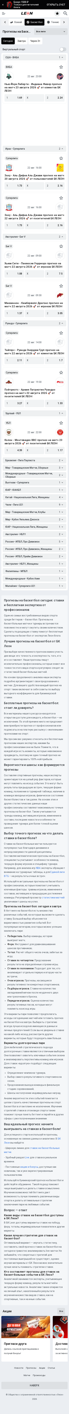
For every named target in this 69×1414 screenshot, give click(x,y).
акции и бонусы (29, 1167)
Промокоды (39, 1375)
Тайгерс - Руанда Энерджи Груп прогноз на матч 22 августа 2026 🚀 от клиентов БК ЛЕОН (34, 352)
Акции (42, 1368)
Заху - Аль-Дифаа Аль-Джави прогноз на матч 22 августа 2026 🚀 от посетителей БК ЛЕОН (34, 217)
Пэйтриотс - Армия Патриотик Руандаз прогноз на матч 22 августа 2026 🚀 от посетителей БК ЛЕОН (30, 393)
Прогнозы (31, 1368)
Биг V (9, 246)
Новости (18, 1368)
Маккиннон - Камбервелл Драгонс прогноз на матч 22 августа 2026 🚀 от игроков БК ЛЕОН (34, 305)
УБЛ (8, 423)
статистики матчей (53, 897)
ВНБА (9, 67)
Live (27, 1157)
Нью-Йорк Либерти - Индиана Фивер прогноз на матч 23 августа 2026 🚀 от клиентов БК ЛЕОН (33, 87)
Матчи (27, 1375)
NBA (38, 868)
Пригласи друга (15, 1343)
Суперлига (12, 158)
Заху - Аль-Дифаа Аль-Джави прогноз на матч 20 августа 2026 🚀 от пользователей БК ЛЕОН (34, 177)
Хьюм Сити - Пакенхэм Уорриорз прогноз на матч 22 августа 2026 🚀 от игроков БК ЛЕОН (33, 265)
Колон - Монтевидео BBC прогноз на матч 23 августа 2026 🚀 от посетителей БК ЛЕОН (33, 442)
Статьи (51, 1368)
